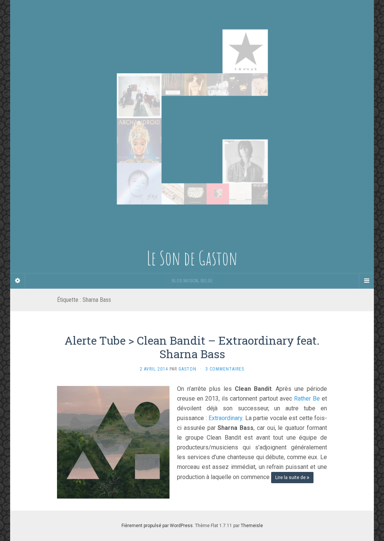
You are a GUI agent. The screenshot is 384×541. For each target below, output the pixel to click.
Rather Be (307, 398)
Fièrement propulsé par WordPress (157, 525)
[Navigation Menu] (366, 280)
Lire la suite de (291, 477)
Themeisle (252, 525)
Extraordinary (225, 418)
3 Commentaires (225, 369)
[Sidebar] (17, 280)
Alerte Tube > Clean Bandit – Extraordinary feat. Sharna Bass (192, 347)
